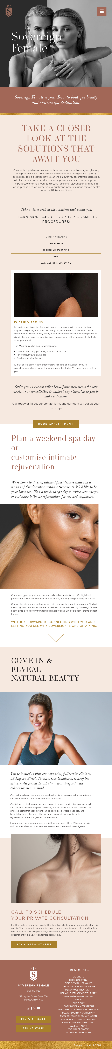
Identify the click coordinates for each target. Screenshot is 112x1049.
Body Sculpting (78, 980)
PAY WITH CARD (33, 1019)
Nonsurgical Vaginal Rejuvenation (78, 1009)
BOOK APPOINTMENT (56, 424)
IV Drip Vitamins (56, 237)
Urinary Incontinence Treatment (78, 1019)
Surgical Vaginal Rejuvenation (78, 1016)
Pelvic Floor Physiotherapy (78, 1012)
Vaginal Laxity (78, 1026)
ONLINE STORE (33, 1028)
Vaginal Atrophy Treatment (78, 1022)
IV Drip (78, 999)
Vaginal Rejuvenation (56, 263)
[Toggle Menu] (101, 11)
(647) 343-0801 (33, 990)
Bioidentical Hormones (78, 983)
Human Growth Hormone (78, 996)
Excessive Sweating (56, 250)
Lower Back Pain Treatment (78, 1006)
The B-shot (56, 243)
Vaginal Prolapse (78, 1029)
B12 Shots (78, 976)
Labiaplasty (78, 1003)
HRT (56, 256)
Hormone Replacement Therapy (78, 993)
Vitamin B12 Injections (78, 1032)
